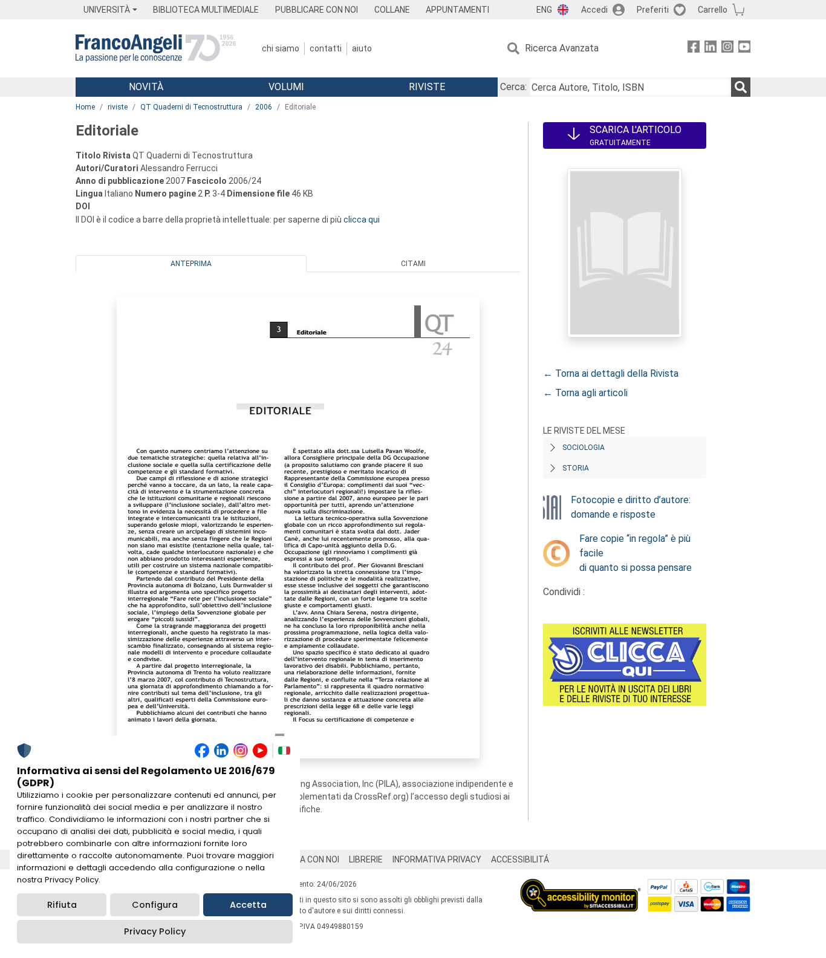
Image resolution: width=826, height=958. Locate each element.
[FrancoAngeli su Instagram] (727, 49)
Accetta (248, 905)
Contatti (326, 48)
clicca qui (361, 219)
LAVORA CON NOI (306, 859)
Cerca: (513, 87)
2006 (263, 107)
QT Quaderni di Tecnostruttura (191, 107)
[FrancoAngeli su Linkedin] (710, 49)
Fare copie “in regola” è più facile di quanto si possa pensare (635, 553)
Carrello (712, 10)
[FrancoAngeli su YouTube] (744, 49)
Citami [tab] (413, 263)
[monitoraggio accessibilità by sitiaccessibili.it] (580, 885)
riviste (118, 107)
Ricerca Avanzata (562, 48)
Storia (575, 468)
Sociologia (583, 447)
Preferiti (653, 10)
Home (85, 107)
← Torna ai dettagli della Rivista (610, 373)
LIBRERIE (366, 859)
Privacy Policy (155, 931)
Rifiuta (62, 905)
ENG (544, 10)
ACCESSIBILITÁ (520, 859)
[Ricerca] (740, 87)
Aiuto (362, 48)
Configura (155, 905)
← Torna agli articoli (585, 393)
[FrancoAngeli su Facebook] (694, 49)
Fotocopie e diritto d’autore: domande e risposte (631, 507)
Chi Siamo (280, 48)
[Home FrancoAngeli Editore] (156, 48)
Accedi (594, 10)
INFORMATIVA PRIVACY (436, 859)
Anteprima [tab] (191, 263)
